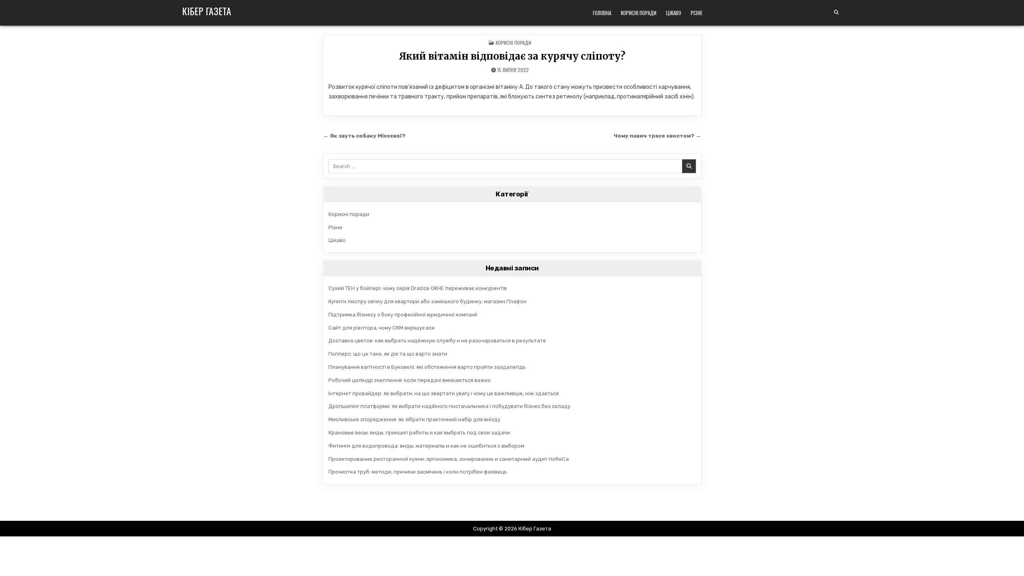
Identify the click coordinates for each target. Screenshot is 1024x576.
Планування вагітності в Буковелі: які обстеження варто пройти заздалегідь (427, 367)
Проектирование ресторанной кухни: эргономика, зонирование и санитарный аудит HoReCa (448, 459)
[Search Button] (836, 12)
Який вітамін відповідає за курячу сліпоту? (512, 56)
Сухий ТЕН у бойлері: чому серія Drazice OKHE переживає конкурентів (417, 288)
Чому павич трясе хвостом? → (657, 135)
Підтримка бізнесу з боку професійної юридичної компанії (402, 315)
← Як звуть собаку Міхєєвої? (364, 135)
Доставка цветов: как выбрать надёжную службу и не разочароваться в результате (437, 341)
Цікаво (673, 13)
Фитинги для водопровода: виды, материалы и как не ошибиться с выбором (426, 446)
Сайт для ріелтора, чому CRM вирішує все (381, 328)
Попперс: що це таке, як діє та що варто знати (387, 354)
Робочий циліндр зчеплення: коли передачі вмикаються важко (409, 380)
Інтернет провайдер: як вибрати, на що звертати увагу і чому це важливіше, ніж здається (443, 393)
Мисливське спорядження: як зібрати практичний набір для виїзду (414, 419)
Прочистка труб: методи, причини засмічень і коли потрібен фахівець (417, 472)
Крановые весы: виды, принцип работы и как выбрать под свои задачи (419, 433)
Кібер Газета (206, 11)
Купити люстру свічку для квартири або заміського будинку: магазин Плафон (427, 301)
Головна (602, 13)
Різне (696, 13)
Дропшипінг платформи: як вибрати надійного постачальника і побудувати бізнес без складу (449, 406)
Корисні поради (638, 13)
